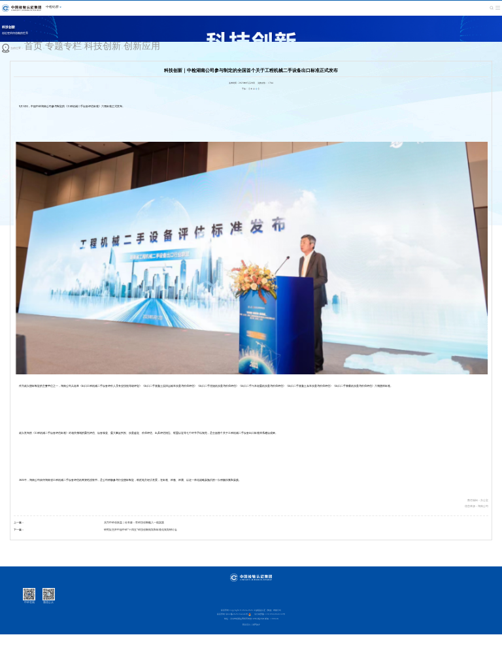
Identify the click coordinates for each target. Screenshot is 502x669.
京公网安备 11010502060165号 (269, 614)
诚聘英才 (256, 624)
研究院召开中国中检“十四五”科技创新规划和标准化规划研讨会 (140, 529)
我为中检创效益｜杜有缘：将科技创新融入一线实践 (134, 522)
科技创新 (102, 46)
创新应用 (142, 46)
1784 (270, 83)
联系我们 (246, 624)
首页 (33, 46)
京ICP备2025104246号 (237, 614)
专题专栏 (63, 46)
